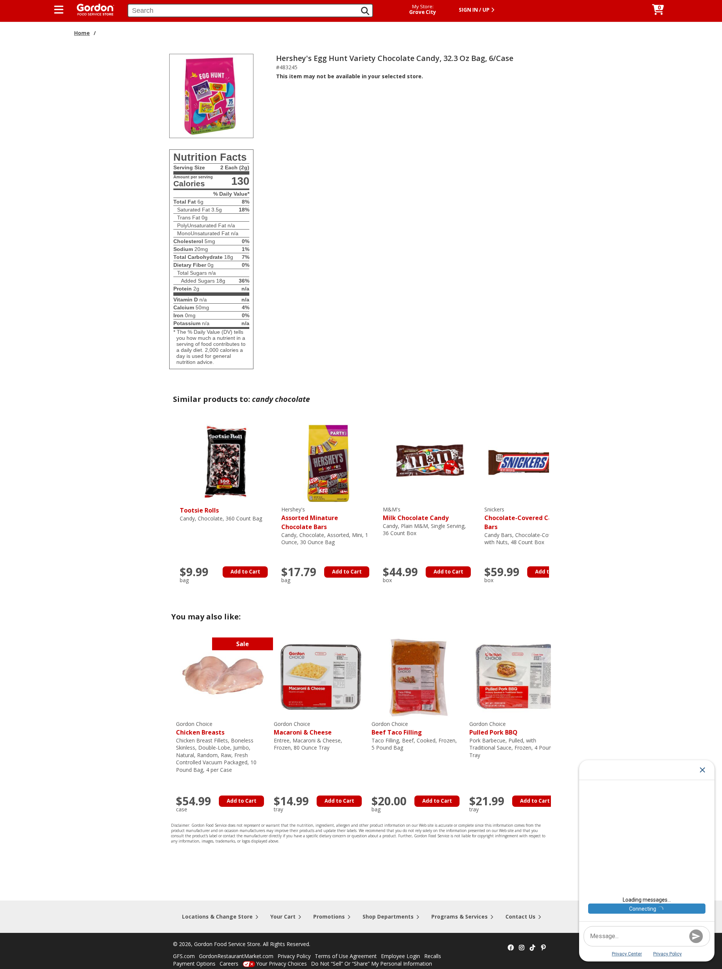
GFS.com (184, 956)
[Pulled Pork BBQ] (516, 676)
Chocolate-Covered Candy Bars (523, 518)
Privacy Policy (294, 956)
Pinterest (543, 947)
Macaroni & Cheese (303, 728)
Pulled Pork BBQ (493, 728)
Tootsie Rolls (199, 510)
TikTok (532, 947)
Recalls (432, 956)
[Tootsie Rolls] (227, 461)
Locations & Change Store (217, 916)
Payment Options (194, 963)
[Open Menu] (59, 10)
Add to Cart (245, 571)
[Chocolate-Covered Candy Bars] (531, 461)
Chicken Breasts (200, 728)
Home (82, 33)
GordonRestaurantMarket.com (236, 956)
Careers (229, 963)
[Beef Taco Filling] (418, 676)
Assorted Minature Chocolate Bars (309, 518)
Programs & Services (459, 916)
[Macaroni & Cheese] (321, 676)
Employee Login (400, 956)
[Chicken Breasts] (223, 676)
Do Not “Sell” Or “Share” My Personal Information (371, 963)
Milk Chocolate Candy (416, 514)
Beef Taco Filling (397, 728)
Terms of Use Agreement (346, 956)
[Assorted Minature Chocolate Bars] (328, 461)
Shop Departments (388, 916)
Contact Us (520, 916)
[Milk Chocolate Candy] (430, 461)
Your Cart (283, 916)
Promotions (329, 916)
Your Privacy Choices (281, 963)
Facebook (510, 947)
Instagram (521, 947)
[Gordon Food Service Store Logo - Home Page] (92, 8)
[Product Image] (211, 95)
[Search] (365, 11)
